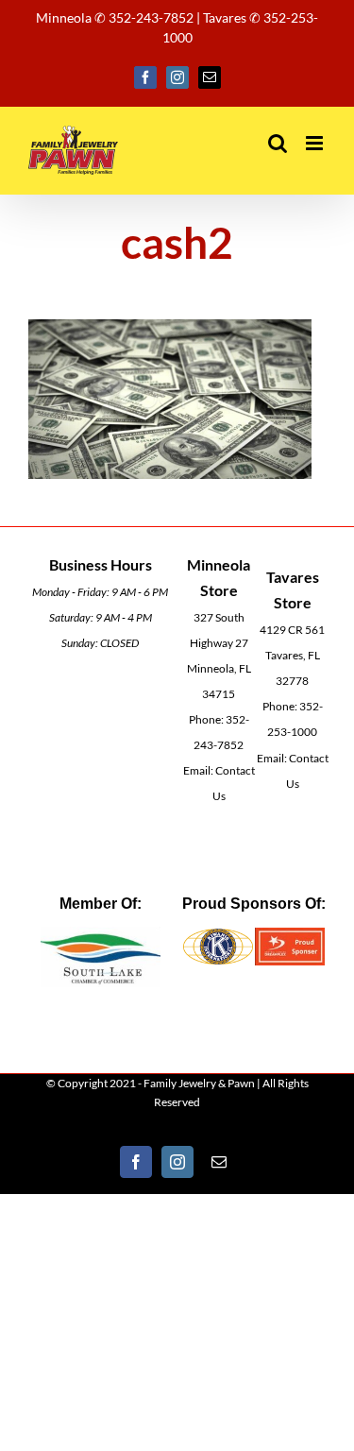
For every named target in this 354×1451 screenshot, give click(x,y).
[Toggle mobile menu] (316, 143)
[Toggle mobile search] (277, 143)
